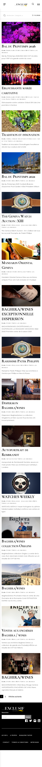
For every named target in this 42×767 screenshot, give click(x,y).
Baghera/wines (13, 588)
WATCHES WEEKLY (18, 496)
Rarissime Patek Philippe (20, 361)
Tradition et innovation (20, 134)
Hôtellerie (22, 272)
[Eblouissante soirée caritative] (21, 74)
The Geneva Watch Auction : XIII (16, 218)
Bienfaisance (10, 50)
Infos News (25, 50)
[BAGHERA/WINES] (21, 663)
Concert (15, 139)
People (8, 99)
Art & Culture (11, 459)
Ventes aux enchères (18, 99)
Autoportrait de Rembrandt (15, 452)
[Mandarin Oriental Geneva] (21, 249)
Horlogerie (16, 365)
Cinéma (8, 139)
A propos (13, 735)
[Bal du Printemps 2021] (21, 163)
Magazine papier (25, 735)
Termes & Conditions (20, 742)
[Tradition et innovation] (21, 121)
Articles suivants (15, 696)
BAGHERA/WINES (17, 677)
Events (18, 50)
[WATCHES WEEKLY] (21, 483)
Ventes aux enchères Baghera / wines (17, 632)
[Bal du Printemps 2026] (21, 32)
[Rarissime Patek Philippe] (21, 347)
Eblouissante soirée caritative (17, 90)
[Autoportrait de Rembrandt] (21, 436)
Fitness (30, 139)
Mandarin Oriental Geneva (17, 265)
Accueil (5, 735)
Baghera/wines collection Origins (16, 543)
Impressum (34, 742)
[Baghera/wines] (21, 574)
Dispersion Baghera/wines (13, 405)
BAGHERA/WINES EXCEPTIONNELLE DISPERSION (17, 314)
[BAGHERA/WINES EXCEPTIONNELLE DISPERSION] (21, 295)
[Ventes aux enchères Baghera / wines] (21, 616)
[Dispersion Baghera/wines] (21, 389)
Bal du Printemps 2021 (18, 176)
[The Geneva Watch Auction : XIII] (21, 202)
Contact (6, 742)
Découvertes (22, 139)
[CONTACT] (38, 4)
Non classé (16, 639)
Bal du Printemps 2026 (19, 46)
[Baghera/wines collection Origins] (21, 527)
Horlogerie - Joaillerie (20, 225)
